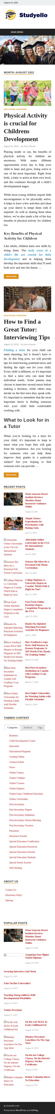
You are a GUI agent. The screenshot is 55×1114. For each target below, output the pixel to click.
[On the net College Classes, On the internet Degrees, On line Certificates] (13, 1055)
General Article (16, 762)
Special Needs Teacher (20, 862)
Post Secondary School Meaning (25, 820)
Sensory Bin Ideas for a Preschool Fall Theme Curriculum (37, 564)
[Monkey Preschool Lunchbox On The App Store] (13, 1037)
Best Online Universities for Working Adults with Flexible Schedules (38, 696)
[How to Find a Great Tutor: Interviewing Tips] (27, 299)
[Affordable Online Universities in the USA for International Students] (13, 540)
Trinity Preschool (13, 1010)
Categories (12, 727)
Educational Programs (15, 109)
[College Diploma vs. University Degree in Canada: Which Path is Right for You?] (13, 580)
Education (14, 746)
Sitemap (9, 900)
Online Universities (18, 799)
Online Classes (16, 772)
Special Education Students (22, 857)
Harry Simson (30, 146)
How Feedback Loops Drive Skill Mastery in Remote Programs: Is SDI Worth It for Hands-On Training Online (38, 648)
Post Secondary (16, 804)
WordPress (21, 1110)
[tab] (12, 728)
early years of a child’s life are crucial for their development (27, 255)
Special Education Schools (22, 852)
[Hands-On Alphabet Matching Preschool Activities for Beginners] (13, 624)
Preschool (14, 831)
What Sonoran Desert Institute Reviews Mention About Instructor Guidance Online (36, 500)
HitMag (34, 1110)
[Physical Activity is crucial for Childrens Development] (27, 93)
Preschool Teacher (18, 836)
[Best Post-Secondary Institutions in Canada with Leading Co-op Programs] (13, 668)
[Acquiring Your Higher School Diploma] (13, 955)
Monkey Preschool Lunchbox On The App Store (37, 1040)
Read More (10, 275)
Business (13, 735)
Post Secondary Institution (22, 815)
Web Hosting (15, 868)
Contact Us (10, 890)
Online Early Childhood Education (26, 793)
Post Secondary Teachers (21, 825)
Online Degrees (16, 788)
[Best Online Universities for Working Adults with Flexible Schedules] (13, 693)
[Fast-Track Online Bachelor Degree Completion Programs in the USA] (13, 602)
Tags (40, 727)
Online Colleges (17, 778)
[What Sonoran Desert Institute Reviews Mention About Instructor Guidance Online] (13, 494)
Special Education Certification (24, 841)
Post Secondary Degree (20, 809)
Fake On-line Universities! (17, 983)
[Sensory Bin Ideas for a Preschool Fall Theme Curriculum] (13, 562)
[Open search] (47, 32)
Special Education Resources (23, 846)
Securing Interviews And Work (20, 971)
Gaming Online (16, 756)
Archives (27, 727)
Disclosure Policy (13, 895)
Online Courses (16, 783)
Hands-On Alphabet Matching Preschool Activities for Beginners (37, 626)
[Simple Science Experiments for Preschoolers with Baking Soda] (13, 519)
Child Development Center (22, 741)
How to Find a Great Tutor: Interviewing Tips (27, 329)
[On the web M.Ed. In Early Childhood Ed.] (13, 1022)
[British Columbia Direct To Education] (13, 1077)
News (12, 767)
